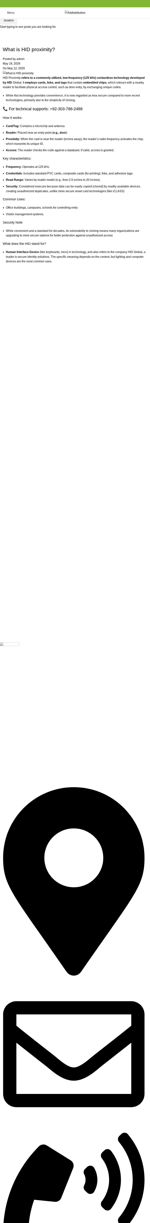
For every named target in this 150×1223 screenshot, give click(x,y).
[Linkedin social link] (79, 3)
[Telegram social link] (84, 3)
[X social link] (70, 3)
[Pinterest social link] (75, 3)
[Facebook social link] (66, 3)
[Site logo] (75, 12)
